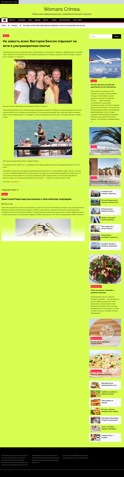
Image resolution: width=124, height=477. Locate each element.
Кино (30, 20)
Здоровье (21, 20)
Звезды (37, 20)
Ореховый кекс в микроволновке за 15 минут (108, 384)
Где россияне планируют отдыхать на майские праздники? (110, 236)
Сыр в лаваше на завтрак (107, 401)
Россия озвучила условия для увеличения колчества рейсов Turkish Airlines (103, 86)
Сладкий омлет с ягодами (107, 436)
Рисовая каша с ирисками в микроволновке (100, 342)
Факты (45, 20)
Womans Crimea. (62, 9)
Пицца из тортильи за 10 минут (102, 374)
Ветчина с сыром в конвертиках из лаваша (109, 410)
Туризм (53, 20)
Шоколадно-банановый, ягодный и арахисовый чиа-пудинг (110, 419)
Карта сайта (77, 20)
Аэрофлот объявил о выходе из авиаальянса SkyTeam (109, 245)
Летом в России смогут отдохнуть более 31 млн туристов (109, 201)
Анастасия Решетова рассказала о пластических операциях (36, 199)
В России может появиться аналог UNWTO (107, 210)
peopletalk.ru (15, 182)
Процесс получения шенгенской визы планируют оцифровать (109, 219)
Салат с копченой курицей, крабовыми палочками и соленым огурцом (109, 428)
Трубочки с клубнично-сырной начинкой (109, 393)
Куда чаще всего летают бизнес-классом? (107, 228)
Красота (12, 20)
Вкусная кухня (64, 20)
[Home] (4, 20)
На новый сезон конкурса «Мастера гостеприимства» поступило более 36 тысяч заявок (108, 193)
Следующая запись (8, 190)
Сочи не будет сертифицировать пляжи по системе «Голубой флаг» (105, 151)
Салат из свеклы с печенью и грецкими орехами (102, 291)
